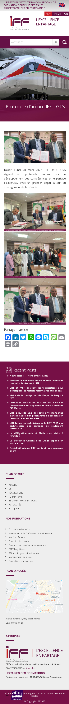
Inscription (61, 13)
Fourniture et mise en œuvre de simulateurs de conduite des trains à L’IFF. (36, 382)
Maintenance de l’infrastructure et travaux (30, 533)
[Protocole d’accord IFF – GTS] (35, 166)
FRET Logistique (17, 549)
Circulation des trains (19, 529)
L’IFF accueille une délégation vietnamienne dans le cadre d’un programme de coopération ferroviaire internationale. (36, 415)
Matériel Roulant (17, 537)
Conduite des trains (19, 541)
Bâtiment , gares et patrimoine (24, 553)
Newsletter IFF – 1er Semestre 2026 (29, 375)
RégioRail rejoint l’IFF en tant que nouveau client (36, 449)
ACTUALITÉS (15, 504)
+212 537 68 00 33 (14, 623)
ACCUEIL (13, 484)
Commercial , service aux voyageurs (27, 545)
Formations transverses (21, 560)
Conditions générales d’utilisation (36, 693)
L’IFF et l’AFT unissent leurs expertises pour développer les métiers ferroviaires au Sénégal (36, 389)
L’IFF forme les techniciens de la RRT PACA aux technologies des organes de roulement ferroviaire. (36, 425)
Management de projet (20, 556)
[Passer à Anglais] (62, 5)
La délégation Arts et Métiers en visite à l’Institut (36, 434)
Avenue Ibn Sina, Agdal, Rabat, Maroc (23, 618)
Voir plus (30, 668)
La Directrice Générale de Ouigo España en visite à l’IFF (36, 442)
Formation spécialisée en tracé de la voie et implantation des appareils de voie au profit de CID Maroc (36, 405)
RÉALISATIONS (16, 492)
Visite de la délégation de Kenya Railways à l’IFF (36, 396)
